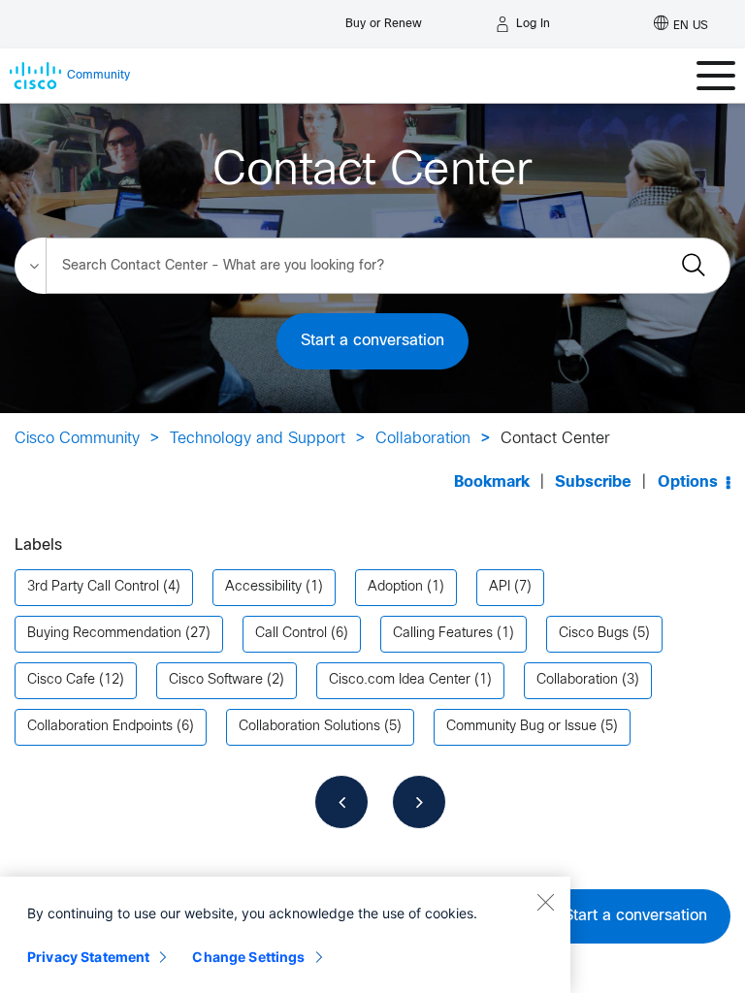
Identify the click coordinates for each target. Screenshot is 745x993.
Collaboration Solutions (309, 727)
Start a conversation (372, 341)
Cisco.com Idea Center (399, 680)
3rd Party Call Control (93, 587)
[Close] (545, 902)
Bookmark (492, 482)
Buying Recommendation (104, 633)
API (499, 587)
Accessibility (263, 587)
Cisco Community (77, 439)
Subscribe (593, 482)
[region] (285, 935)
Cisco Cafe (61, 680)
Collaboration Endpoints (100, 727)
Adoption (395, 587)
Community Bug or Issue (521, 727)
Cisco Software (216, 680)
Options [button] (688, 482)
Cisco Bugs (594, 633)
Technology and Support (257, 439)
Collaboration (422, 439)
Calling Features (443, 633)
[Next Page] (419, 802)
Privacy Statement (88, 956)
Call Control (291, 633)
